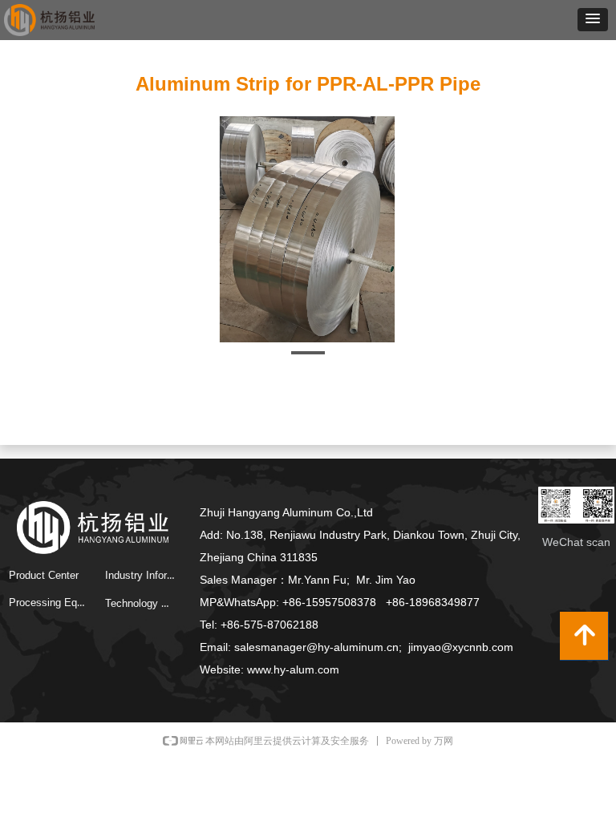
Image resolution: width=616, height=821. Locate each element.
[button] (593, 19)
